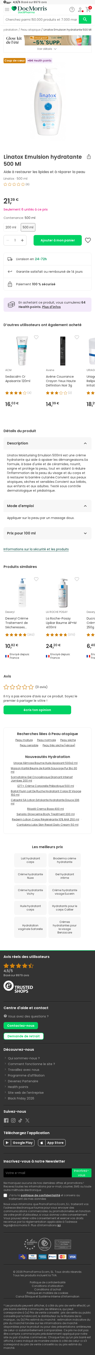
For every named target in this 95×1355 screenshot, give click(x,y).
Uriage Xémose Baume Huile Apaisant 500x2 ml (45, 763)
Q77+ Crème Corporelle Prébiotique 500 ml (45, 786)
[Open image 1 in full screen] (47, 101)
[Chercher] (85, 19)
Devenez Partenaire (23, 1081)
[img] (47, 186)
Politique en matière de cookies (47, 1293)
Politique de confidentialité (47, 1282)
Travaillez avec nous (23, 1070)
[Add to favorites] (87, 240)
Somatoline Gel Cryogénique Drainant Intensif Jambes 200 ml (42, 778)
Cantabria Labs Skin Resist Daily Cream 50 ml (47, 825)
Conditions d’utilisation (47, 1286)
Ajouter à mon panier (58, 240)
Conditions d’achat (47, 1289)
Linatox (9, 178)
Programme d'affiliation (26, 1075)
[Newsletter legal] (6, 1197)
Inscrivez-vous (81, 1172)
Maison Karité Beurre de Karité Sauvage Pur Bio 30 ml (44, 770)
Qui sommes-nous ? (24, 1058)
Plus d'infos (51, 307)
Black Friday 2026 (21, 1098)
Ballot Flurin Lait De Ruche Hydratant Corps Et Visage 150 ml (46, 793)
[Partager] (88, 156)
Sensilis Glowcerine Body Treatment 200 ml (46, 814)
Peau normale (46, 740)
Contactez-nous (20, 1025)
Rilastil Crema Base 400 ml (45, 809)
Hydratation (10, 30)
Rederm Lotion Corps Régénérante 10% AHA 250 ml (45, 819)
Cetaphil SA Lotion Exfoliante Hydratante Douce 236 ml (45, 801)
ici (59, 1225)
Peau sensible (29, 745)
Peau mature (24, 740)
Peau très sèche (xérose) (59, 745)
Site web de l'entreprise (26, 1092)
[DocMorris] (29, 9)
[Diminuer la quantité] (7, 240)
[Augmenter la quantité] (22, 240)
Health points (18, 1087)
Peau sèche (68, 740)
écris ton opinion (37, 710)
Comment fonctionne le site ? (31, 1064)
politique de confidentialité (40, 1195)
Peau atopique (30, 30)
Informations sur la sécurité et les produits (36, 549)
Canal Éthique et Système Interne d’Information (47, 1296)
